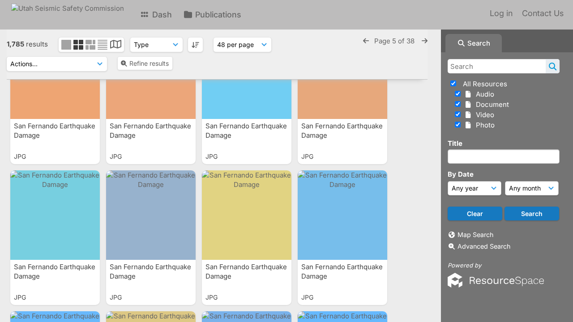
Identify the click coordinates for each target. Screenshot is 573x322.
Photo (483, 125)
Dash (161, 14)
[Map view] (115, 45)
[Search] (553, 66)
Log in (501, 13)
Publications (217, 14)
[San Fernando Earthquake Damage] (55, 215)
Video (483, 114)
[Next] (425, 41)
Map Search (475, 234)
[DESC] (195, 45)
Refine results (149, 63)
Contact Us (543, 13)
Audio (483, 94)
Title (455, 143)
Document (490, 104)
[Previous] (366, 41)
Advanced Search (484, 246)
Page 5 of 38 (395, 41)
